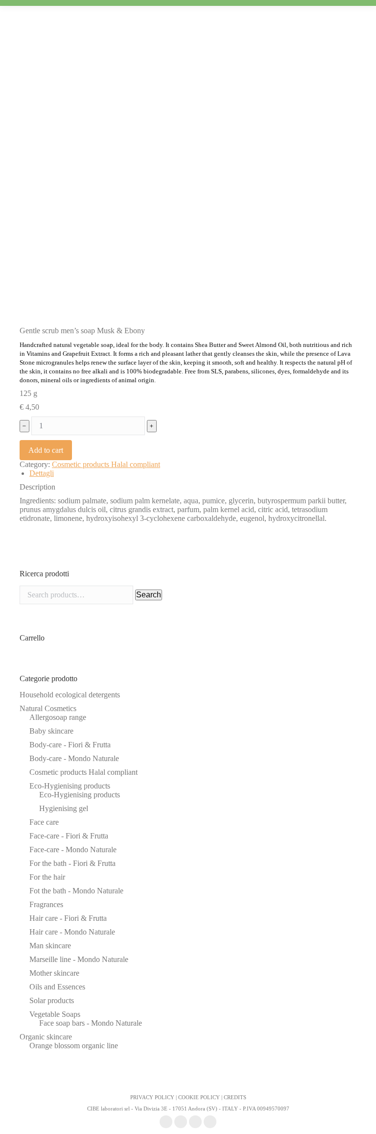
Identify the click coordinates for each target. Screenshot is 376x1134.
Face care (44, 822)
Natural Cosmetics (48, 708)
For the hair (47, 877)
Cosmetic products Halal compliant (106, 464)
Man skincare (50, 945)
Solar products (51, 1000)
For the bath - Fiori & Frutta (72, 863)
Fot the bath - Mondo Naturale (76, 891)
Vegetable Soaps (54, 1014)
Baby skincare (51, 731)
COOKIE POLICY (199, 1097)
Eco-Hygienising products (69, 786)
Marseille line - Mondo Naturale (78, 959)
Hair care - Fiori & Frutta (68, 918)
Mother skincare (54, 973)
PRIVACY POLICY (152, 1097)
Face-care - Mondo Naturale (73, 849)
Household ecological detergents (70, 694)
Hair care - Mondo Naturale (72, 932)
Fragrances (46, 904)
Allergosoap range (57, 717)
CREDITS (235, 1097)
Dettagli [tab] (41, 473)
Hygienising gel (63, 808)
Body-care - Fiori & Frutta (70, 744)
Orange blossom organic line (73, 1045)
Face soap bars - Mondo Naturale (90, 1023)
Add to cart (45, 450)
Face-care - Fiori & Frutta (68, 836)
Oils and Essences (57, 987)
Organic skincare (46, 1037)
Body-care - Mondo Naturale (74, 758)
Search (148, 595)
